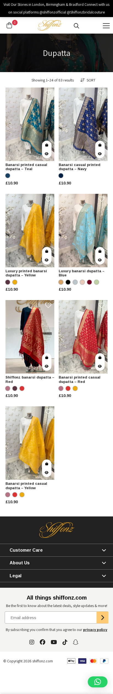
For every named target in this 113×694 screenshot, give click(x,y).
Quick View (47, 153)
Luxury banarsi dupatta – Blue (81, 273)
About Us (20, 562)
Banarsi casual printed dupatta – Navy (79, 167)
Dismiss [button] (102, 19)
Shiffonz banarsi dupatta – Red (29, 379)
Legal (15, 575)
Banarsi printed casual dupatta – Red (79, 379)
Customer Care (26, 550)
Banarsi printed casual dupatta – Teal (26, 167)
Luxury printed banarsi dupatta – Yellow (26, 273)
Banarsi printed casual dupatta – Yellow (26, 485)
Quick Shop (47, 145)
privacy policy (95, 629)
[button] (98, 681)
